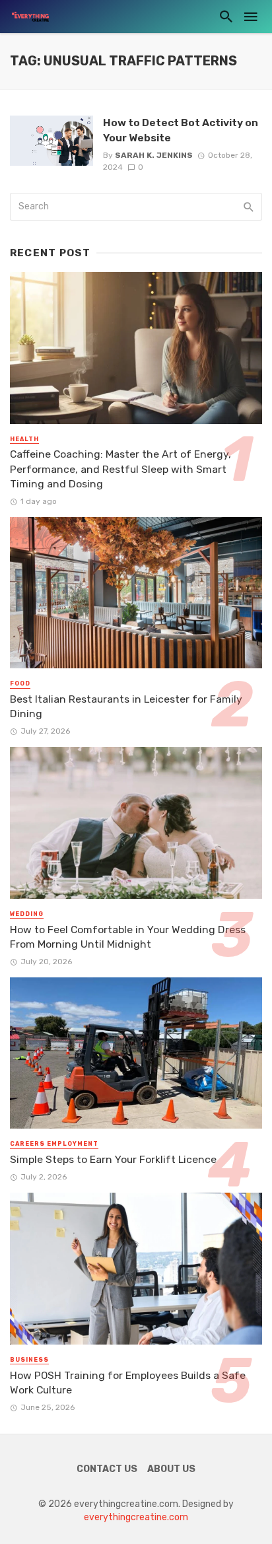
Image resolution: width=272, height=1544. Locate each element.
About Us (171, 1469)
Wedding (27, 914)
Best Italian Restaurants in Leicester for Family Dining (126, 706)
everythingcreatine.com (136, 1517)
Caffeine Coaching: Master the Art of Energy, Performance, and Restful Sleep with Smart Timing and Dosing (120, 468)
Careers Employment (54, 1143)
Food (20, 683)
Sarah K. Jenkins (154, 155)
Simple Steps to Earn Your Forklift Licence (113, 1159)
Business (29, 1359)
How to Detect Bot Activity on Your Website (180, 129)
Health (24, 439)
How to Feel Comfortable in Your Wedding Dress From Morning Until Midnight (128, 936)
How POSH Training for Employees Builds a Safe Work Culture (128, 1382)
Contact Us (107, 1469)
